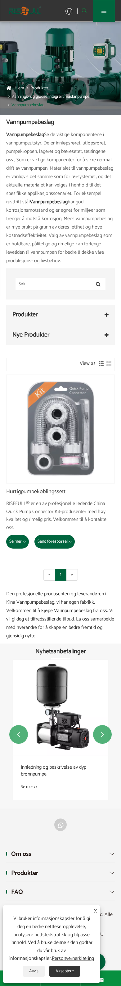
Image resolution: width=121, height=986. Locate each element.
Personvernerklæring (73, 958)
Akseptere (65, 971)
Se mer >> (17, 541)
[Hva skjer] (60, 825)
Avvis (33, 971)
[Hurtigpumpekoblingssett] (60, 429)
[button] (18, 734)
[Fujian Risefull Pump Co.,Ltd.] (24, 10)
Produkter (39, 88)
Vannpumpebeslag (27, 105)
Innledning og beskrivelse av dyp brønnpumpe (53, 771)
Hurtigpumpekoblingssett (36, 492)
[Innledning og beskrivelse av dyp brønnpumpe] (60, 708)
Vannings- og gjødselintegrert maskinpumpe (50, 96)
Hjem (19, 88)
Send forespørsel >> (55, 541)
